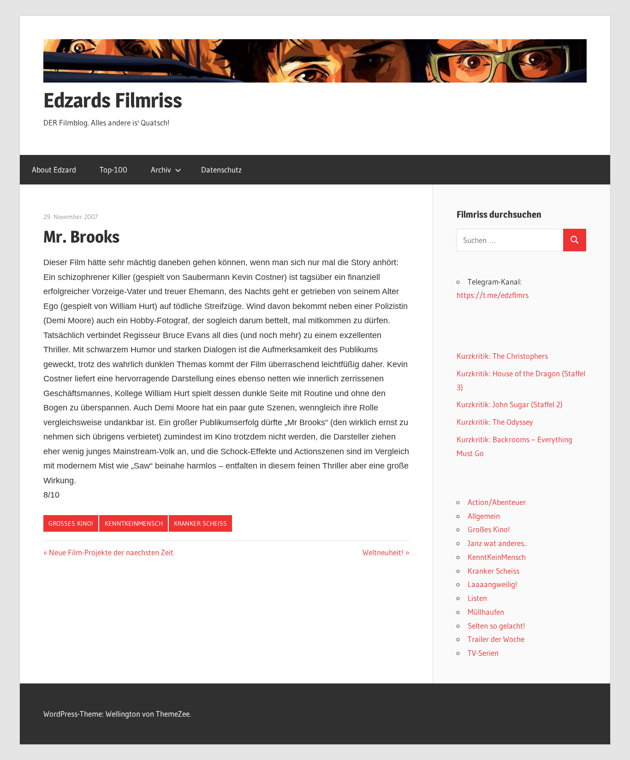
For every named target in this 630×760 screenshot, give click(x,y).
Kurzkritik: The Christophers (502, 356)
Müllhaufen (486, 612)
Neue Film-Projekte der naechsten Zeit (110, 552)
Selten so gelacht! (496, 625)
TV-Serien (483, 653)
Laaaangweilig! (492, 584)
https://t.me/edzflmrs (493, 295)
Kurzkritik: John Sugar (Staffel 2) (510, 404)
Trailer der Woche (496, 639)
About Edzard (54, 169)
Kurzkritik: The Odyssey (495, 422)
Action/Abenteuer (497, 502)
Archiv (161, 169)
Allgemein (484, 516)
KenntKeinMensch (134, 523)
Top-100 (113, 169)
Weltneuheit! (383, 552)
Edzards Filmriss (112, 100)
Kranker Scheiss (200, 523)
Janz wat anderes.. (497, 543)
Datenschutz (221, 169)
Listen (477, 598)
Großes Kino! (70, 523)
